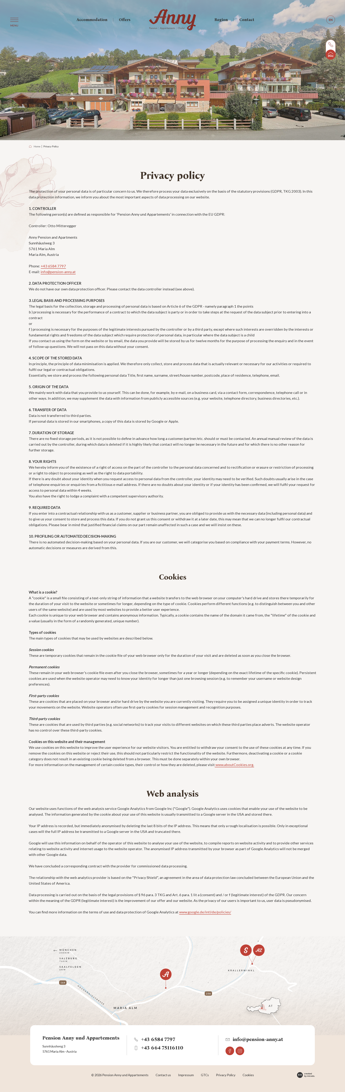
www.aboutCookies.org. (234, 764)
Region (221, 19)
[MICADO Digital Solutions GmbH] (306, 1075)
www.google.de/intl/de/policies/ (205, 912)
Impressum (186, 1075)
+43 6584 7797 (53, 266)
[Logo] (172, 20)
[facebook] (230, 1051)
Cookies (248, 1075)
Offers (124, 19)
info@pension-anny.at (58, 272)
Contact (246, 19)
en (331, 19)
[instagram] (240, 1051)
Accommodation (92, 19)
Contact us (163, 1075)
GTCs (205, 1075)
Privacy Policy (51, 146)
